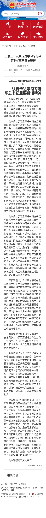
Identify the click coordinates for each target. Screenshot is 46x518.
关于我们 (4, 484)
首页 (15, 46)
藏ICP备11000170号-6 (21, 494)
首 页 (7, 26)
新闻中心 (23, 26)
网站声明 (13, 484)
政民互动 (23, 37)
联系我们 (22, 484)
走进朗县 (38, 37)
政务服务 (7, 37)
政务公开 (38, 26)
